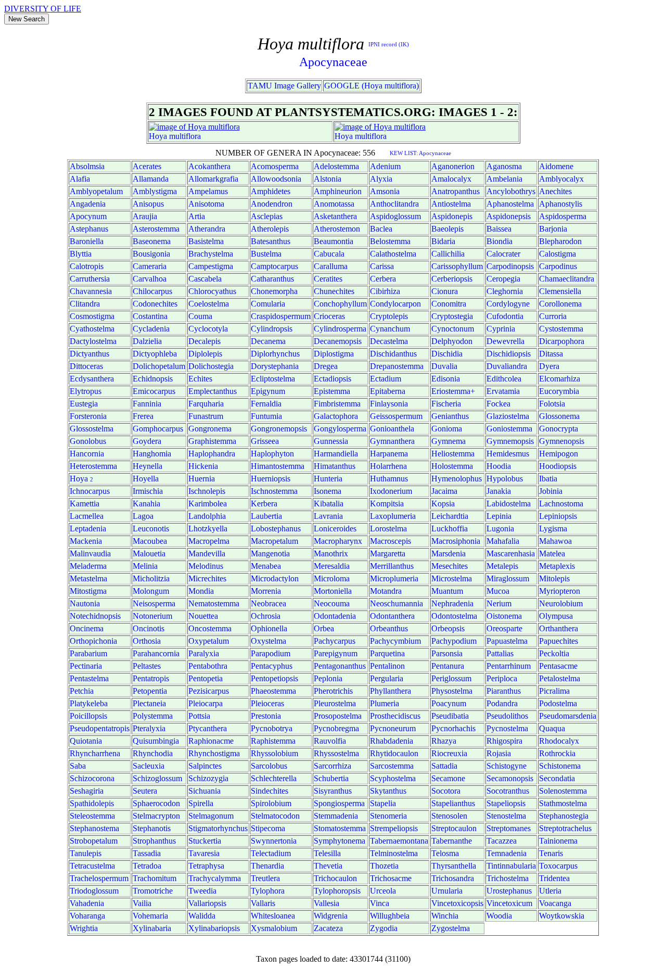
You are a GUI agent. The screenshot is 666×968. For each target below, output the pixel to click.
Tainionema (558, 840)
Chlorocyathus (212, 291)
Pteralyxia (149, 728)
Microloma (332, 578)
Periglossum (451, 678)
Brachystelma (210, 253)
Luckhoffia (449, 528)
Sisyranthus (333, 790)
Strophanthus (154, 840)
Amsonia (385, 191)
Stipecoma (268, 828)
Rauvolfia (330, 740)
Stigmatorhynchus (218, 828)
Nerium (498, 603)
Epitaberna (387, 391)
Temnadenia (506, 853)
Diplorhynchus (275, 353)
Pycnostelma (507, 728)
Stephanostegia (563, 815)
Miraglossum (507, 578)
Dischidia (447, 353)
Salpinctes (205, 765)
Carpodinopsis (510, 266)
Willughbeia (389, 915)
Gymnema (448, 441)
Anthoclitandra (394, 203)
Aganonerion (453, 166)
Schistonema (560, 765)
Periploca (501, 678)
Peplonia (328, 678)
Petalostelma (559, 678)
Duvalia (444, 366)
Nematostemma (213, 603)
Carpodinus (558, 266)
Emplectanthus (212, 391)
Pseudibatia (450, 715)
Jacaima (444, 491)
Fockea (498, 403)
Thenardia (267, 865)
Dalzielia (147, 341)
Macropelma (208, 541)
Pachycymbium (395, 640)
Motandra (386, 591)
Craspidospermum (281, 316)
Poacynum (448, 703)
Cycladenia (151, 328)
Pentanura (447, 665)
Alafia (80, 178)
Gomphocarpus (158, 428)
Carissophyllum (457, 266)
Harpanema (389, 453)
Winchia (444, 915)
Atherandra (206, 228)
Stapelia (383, 803)
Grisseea (265, 441)
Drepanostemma (397, 366)
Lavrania (328, 516)
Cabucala (329, 253)
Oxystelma (268, 640)
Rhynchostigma (214, 753)
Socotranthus (507, 790)
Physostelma (451, 690)
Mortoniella (333, 591)
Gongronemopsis (279, 428)
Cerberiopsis (451, 278)
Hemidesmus (507, 453)
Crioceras (329, 316)
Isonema (327, 491)
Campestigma (210, 266)
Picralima (554, 690)
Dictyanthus (89, 353)
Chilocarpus (152, 291)
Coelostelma (208, 303)
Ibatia (548, 478)
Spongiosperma (339, 803)
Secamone (448, 778)
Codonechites (155, 303)
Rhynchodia (153, 753)
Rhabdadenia (391, 740)
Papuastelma (507, 640)
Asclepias (267, 216)
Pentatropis (151, 678)
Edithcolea (503, 378)
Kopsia (443, 503)
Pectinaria (86, 665)
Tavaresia (204, 853)
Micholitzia (151, 578)
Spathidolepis (92, 803)
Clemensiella (560, 291)
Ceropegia (503, 278)
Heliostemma (453, 453)
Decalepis (204, 341)
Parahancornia (156, 653)
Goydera (147, 441)
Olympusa (556, 616)
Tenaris (551, 853)
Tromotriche (153, 890)
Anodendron (271, 203)
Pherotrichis (333, 690)
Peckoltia (554, 653)
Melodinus (205, 566)
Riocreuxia (449, 753)
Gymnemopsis (510, 441)
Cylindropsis (271, 328)
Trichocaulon (335, 878)
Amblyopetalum (96, 191)
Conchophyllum (340, 303)
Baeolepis (447, 228)
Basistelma (206, 241)
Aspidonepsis (508, 216)
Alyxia (381, 178)
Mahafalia (502, 541)
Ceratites (328, 278)
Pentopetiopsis (274, 678)
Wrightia (84, 928)
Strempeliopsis (394, 828)
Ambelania (504, 178)
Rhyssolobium (274, 753)
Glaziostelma (507, 416)
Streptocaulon (454, 828)
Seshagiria (87, 790)
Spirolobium (271, 803)
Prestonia (266, 715)
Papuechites (558, 640)
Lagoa (143, 516)
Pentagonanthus (340, 665)
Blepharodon (560, 241)
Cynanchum (390, 328)
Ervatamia (503, 391)
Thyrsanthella (453, 865)
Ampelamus (208, 191)
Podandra (502, 703)
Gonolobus (88, 441)
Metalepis (502, 566)
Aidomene (556, 166)
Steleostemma (92, 815)
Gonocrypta (558, 428)
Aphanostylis (560, 203)
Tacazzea (501, 840)
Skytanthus (388, 790)
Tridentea (554, 878)
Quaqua (552, 728)
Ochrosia (265, 616)
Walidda (201, 915)
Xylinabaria (152, 928)
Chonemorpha (274, 291)
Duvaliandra (506, 366)
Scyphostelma (393, 778)
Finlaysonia (389, 403)
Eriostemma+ (453, 391)
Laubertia (266, 516)
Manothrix (331, 553)
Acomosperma (275, 166)
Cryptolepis (389, 316)
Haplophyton (272, 453)
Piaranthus (503, 690)
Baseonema (152, 241)
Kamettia (84, 503)
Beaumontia (333, 241)
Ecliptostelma (273, 378)
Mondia (201, 591)
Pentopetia (205, 678)
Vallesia (326, 903)
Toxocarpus (558, 865)
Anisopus (148, 203)
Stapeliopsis (506, 803)
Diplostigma (334, 353)
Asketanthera (335, 216)
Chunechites (334, 291)
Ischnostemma (274, 491)
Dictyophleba (155, 353)
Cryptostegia (452, 316)
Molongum (151, 591)
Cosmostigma (92, 316)
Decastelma (389, 341)
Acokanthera (209, 166)
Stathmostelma (563, 803)
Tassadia (147, 853)
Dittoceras (86, 366)
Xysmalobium (274, 928)
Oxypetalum (208, 640)
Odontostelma (454, 616)
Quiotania (86, 740)
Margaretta (387, 553)
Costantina (150, 316)
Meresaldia (332, 566)
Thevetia (328, 865)
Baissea (498, 228)
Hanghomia (152, 453)
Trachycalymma (214, 878)
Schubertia (331, 778)
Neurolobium (561, 603)
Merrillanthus (392, 566)
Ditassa (551, 353)
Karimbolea (207, 503)
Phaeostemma (273, 690)
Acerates (147, 166)
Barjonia (553, 228)
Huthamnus (389, 478)
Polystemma (153, 715)
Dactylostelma (93, 341)
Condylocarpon (395, 303)
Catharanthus (272, 278)
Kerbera (264, 503)
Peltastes (147, 665)
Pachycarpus (334, 640)
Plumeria (384, 703)
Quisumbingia (156, 740)
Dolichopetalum (159, 366)
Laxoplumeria (393, 516)
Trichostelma (507, 878)
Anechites (555, 191)
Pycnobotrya (271, 728)
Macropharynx (338, 541)
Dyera (549, 366)
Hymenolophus (456, 478)
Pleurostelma (335, 703)
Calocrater (503, 253)
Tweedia (202, 890)
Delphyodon (451, 341)
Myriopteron (559, 591)
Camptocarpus (274, 266)
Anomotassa (334, 203)
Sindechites (269, 790)
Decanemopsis (338, 341)
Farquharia (206, 403)
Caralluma (331, 266)
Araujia (145, 216)
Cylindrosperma (340, 328)
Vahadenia (87, 903)
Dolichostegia (211, 366)
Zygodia (384, 928)
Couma (200, 316)
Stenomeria (388, 815)
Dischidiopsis (508, 353)
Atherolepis (270, 228)
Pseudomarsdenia (567, 715)
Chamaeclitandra (566, 278)
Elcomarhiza (559, 378)
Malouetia (149, 553)
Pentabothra (207, 665)
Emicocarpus (154, 391)
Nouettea (203, 616)
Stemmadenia (336, 815)
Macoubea (150, 541)
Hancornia (87, 453)
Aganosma (504, 166)
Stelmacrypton (156, 815)
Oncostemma (210, 628)
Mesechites (449, 566)
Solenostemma (563, 790)
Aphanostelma (510, 203)
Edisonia (445, 378)
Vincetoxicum (509, 903)
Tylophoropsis (337, 890)
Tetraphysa (206, 865)
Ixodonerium (391, 491)
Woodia (499, 915)
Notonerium (152, 616)
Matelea (552, 553)
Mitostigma (88, 591)
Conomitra (448, 303)
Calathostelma (393, 253)
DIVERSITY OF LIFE (42, 8)
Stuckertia (204, 840)
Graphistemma (212, 441)
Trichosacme (391, 878)
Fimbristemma (337, 403)
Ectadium (385, 378)
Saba (78, 765)
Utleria (550, 890)
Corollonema (560, 303)
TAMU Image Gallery (284, 85)
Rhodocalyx (559, 740)
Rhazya (443, 740)
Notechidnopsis (95, 616)
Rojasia (498, 753)
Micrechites (207, 578)
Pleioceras (267, 703)
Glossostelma (91, 428)
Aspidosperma (562, 216)
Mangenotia (270, 553)
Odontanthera (392, 616)
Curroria (553, 316)
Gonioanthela (392, 428)
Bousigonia (151, 253)
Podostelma (558, 703)
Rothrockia (557, 753)
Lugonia (500, 528)
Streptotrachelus (565, 828)
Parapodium (270, 653)
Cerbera (383, 278)
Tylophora (268, 890)
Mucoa (497, 591)
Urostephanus (509, 890)
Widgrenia (331, 915)
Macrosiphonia (455, 541)
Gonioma (446, 428)
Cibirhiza (385, 291)
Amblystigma (155, 191)
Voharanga (87, 915)
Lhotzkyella (207, 528)
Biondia (499, 241)
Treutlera (265, 878)
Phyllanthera (390, 690)
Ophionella (269, 628)
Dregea (326, 366)
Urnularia (447, 890)
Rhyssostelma (336, 753)
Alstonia (327, 178)
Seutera (145, 790)
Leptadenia (88, 528)
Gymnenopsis (561, 441)
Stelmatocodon (275, 815)
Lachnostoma (561, 503)
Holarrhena (388, 466)
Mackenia (86, 541)
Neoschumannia (396, 603)
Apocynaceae (333, 62)
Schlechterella (274, 778)
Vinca (379, 903)
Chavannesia (91, 291)
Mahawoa (555, 541)
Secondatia (557, 778)
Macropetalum (274, 541)
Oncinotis (148, 628)
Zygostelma (450, 928)
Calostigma (557, 253)
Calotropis (87, 266)
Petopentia (150, 690)
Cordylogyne (508, 303)
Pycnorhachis (453, 728)
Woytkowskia (561, 915)
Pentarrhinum (508, 665)
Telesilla (327, 853)
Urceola (383, 890)
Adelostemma (336, 166)
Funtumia (266, 416)
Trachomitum (154, 878)
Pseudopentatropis (100, 728)
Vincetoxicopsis (457, 903)
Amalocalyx (451, 178)
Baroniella (87, 241)
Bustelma (266, 253)
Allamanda (151, 178)
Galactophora (336, 416)
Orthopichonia (93, 640)
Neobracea (268, 603)
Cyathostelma (92, 328)
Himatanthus (334, 466)
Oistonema (504, 616)
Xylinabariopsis (214, 928)
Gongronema (210, 428)
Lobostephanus (276, 528)
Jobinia (550, 491)
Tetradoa (147, 865)
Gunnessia (331, 441)
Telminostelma (394, 853)
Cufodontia (504, 316)
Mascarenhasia (510, 553)
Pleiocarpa (205, 703)
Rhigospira (504, 740)
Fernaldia (266, 403)
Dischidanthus (393, 353)
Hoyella (146, 478)
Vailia (142, 903)
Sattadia (444, 765)
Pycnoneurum (393, 728)
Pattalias (500, 653)
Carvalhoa (149, 278)
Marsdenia (448, 553)
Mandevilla (206, 553)
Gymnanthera (392, 441)
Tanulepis (85, 853)
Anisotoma (206, 203)
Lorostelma (388, 528)
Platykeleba (89, 703)
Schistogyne (506, 765)
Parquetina (387, 653)
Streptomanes (508, 828)
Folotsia (552, 403)
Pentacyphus (271, 665)
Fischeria (446, 403)
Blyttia (81, 253)
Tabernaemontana (399, 840)
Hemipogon (558, 453)
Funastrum (205, 416)
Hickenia (203, 466)
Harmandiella (336, 453)
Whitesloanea (273, 915)
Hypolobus (504, 478)
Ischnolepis (206, 491)
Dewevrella (505, 341)
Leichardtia (449, 516)
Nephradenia (452, 603)
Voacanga (555, 903)
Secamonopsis (509, 778)
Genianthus (450, 416)
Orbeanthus (389, 628)
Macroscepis (390, 541)
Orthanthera (558, 628)
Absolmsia (87, 166)
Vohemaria (150, 915)
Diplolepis (205, 353)
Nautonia (85, 603)
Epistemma (332, 391)
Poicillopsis (88, 715)
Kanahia (146, 503)
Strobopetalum (94, 840)
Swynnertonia (274, 840)
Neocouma (332, 603)
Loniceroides (335, 528)
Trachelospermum (99, 878)
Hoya (158, 136)
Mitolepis (554, 578)
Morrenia (266, 591)
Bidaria (443, 241)
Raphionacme (211, 740)
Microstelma (451, 578)
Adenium (385, 166)
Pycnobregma (336, 728)
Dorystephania (275, 366)
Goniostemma (509, 428)
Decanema (268, 341)
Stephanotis (152, 828)
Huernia (201, 478)
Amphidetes (270, 191)
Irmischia (148, 491)
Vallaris (263, 903)
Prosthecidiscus (395, 715)
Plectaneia (149, 703)
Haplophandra (211, 453)
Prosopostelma (338, 715)
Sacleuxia (148, 765)
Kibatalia (328, 503)
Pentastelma (89, 678)
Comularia (268, 303)
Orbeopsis (448, 628)
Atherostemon (337, 228)
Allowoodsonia (276, 178)
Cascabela (205, 278)
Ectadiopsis (332, 378)
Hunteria (328, 478)
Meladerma (88, 566)
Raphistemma (273, 740)
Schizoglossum (157, 778)
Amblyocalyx (561, 178)
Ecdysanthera (92, 378)
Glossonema (559, 416)
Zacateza (328, 928)
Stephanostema (94, 828)
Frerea (143, 416)
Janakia (498, 491)
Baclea (381, 228)
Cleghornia (504, 291)
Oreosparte (504, 628)
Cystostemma (561, 328)
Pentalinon (387, 665)
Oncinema (87, 628)
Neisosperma (154, 603)
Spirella (200, 803)
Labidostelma (508, 503)
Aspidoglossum (395, 216)
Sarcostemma (392, 765)
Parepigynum (335, 653)
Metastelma (88, 578)
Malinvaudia (90, 553)
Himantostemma (277, 466)
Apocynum (88, 216)
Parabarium (88, 653)
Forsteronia (88, 416)
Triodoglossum (94, 890)
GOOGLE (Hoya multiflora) (371, 85)
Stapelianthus (453, 803)
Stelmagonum (211, 815)
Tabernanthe (451, 840)
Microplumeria (394, 578)
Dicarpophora (561, 341)
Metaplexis (557, 566)
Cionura (444, 291)
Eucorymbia (559, 391)
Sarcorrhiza (332, 765)
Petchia (82, 690)
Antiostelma (451, 203)
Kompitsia (387, 503)
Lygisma (553, 528)
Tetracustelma (92, 865)
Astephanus (89, 228)
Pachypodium (454, 640)
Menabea (266, 566)
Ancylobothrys (510, 191)
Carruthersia (90, 278)
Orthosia (147, 640)
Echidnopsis (153, 378)
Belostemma (390, 241)
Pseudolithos (507, 715)
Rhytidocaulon (394, 753)
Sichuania (204, 790)
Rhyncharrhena (95, 753)
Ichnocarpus (90, 491)
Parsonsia (447, 653)
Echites (200, 378)
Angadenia (88, 203)
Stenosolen (449, 815)
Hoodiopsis (558, 466)
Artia (196, 216)
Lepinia (498, 516)
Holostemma (452, 466)
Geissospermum (396, 416)
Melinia (145, 566)
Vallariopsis (207, 903)
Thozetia (384, 865)
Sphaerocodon (156, 803)
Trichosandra (452, 878)
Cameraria (149, 266)
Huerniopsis (270, 478)
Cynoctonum (452, 328)
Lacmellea (87, 516)
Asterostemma (156, 228)
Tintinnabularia (511, 865)
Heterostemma (93, 466)
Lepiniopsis (558, 516)
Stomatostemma (340, 828)
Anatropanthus (455, 191)
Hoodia (498, 466)
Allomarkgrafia (213, 178)
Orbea (324, 628)
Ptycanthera (207, 728)
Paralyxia (203, 653)
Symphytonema (339, 840)
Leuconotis (151, 528)
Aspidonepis (451, 216)
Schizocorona (92, 778)
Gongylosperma (340, 428)
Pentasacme (558, 665)
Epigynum (268, 391)
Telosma (445, 853)
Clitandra (85, 303)
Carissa (382, 266)
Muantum (447, 591)
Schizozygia (208, 778)
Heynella (147, 466)
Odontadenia (335, 616)
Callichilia (448, 253)
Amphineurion (338, 191)
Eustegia (84, 403)
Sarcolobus (269, 765)
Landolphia (207, 516)
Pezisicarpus (208, 690)
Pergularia (386, 678)
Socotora (445, 790)
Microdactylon (275, 578)
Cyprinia (500, 328)
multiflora (185, 136)
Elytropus (85, 391)
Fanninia (147, 403)
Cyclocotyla (208, 328)
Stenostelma (506, 815)
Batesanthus (270, 241)
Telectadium (271, 853)
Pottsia (199, 715)
